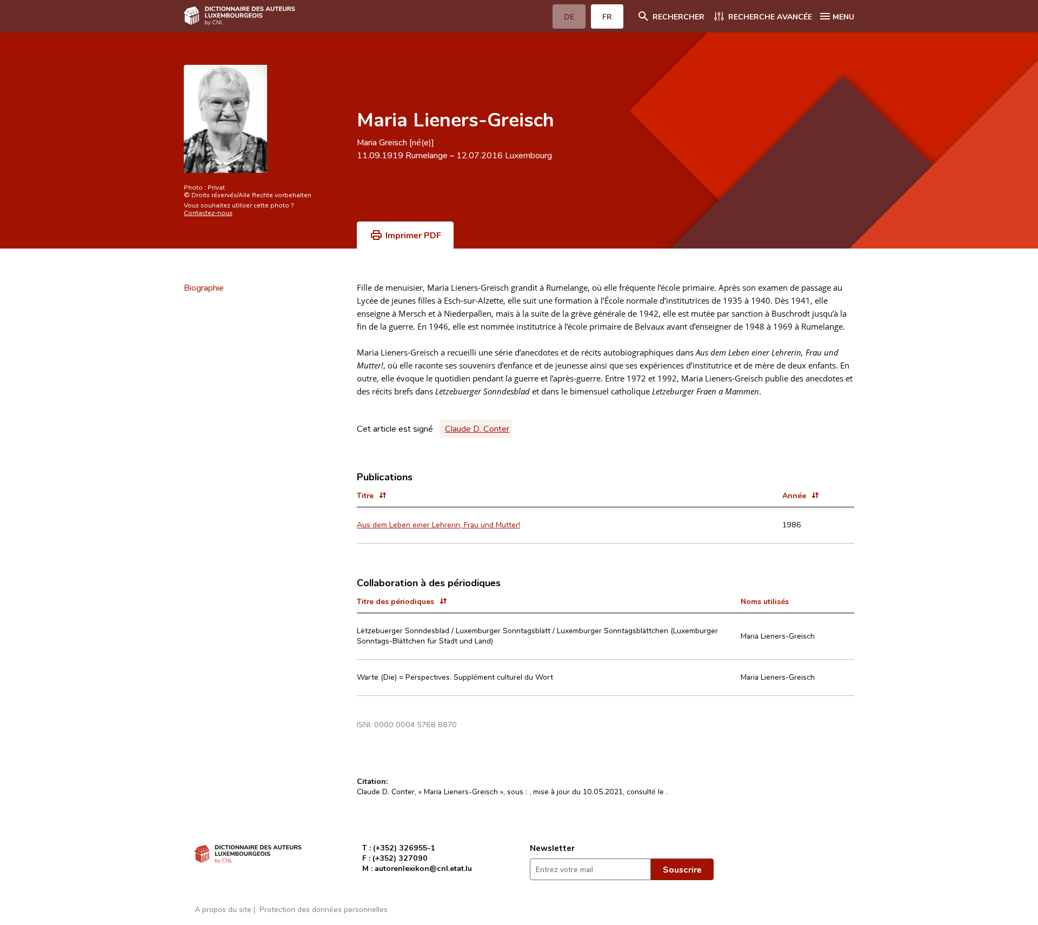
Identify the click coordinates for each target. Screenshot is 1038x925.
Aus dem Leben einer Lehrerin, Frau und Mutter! (438, 524)
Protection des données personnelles (324, 909)
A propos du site (223, 909)
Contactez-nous (208, 212)
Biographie (204, 287)
